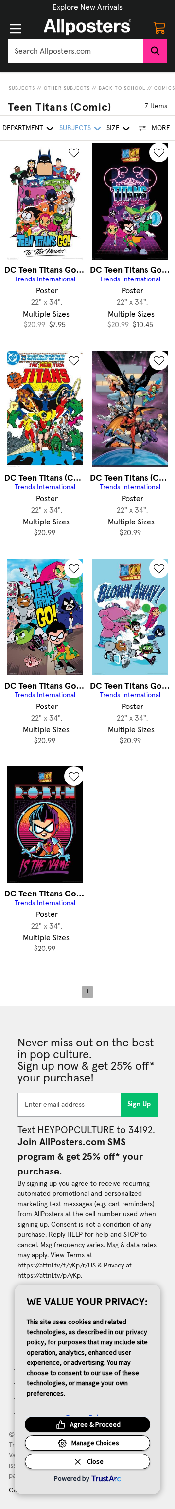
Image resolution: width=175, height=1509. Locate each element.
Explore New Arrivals (87, 7)
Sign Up (139, 1104)
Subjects (22, 88)
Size (113, 128)
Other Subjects (67, 88)
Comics (164, 88)
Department (22, 128)
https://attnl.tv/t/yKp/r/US (57, 1265)
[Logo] (87, 27)
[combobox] (75, 51)
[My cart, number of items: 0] (159, 27)
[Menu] (15, 29)
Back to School (122, 88)
